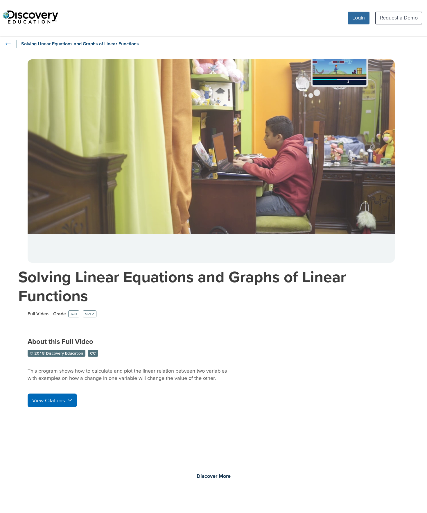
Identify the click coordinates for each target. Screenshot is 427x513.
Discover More (214, 476)
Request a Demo (399, 18)
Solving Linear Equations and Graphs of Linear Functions (182, 286)
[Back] (8, 44)
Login (358, 18)
